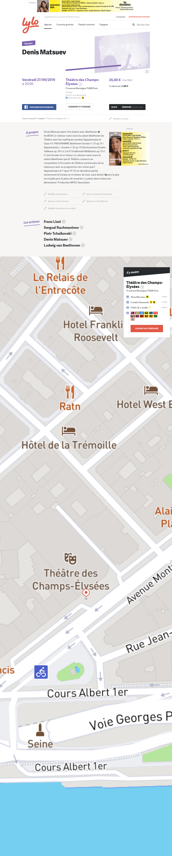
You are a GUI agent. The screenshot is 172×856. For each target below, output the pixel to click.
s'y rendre (79, 106)
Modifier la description (57, 194)
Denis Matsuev (56, 239)
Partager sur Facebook (41, 107)
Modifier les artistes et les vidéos (62, 208)
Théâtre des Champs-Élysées (82, 82)
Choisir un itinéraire (146, 328)
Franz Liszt (52, 221)
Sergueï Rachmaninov (61, 227)
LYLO (30, 25)
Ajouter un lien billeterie (97, 201)
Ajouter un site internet (58, 201)
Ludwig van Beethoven (62, 245)
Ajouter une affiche (135, 71)
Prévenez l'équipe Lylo (44, 118)
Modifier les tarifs (120, 119)
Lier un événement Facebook (99, 194)
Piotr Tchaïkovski (57, 233)
